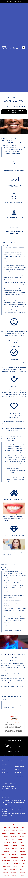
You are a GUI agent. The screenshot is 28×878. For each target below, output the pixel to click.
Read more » (5, 806)
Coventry (14, 830)
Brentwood (7, 848)
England (14, 824)
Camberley (6, 830)
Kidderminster (6, 860)
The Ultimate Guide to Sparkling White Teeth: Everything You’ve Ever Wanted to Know (13, 802)
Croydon (22, 830)
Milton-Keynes (6, 842)
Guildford (12, 833)
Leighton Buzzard (13, 854)
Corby (5, 857)
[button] (23, 47)
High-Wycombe (22, 833)
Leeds (5, 869)
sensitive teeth (18, 262)
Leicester (20, 839)
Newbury (14, 875)
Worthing (22, 842)
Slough (6, 836)
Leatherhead (14, 836)
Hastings (22, 875)
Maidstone (22, 872)
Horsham (14, 851)
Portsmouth (14, 845)
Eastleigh (4, 833)
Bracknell (22, 848)
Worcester (6, 872)
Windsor (15, 842)
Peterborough (6, 866)
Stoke (23, 863)
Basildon (14, 848)
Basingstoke (6, 851)
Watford (6, 845)
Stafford (14, 860)
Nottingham (6, 863)
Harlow (22, 845)
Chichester (22, 851)
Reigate (22, 836)
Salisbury (3, 854)
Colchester (24, 854)
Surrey (7, 839)
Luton (13, 839)
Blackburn (15, 827)
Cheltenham (22, 860)
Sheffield (14, 866)
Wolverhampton (15, 863)
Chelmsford (7, 827)
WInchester (7, 875)
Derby (22, 857)
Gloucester (22, 866)
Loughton (13, 872)
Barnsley (22, 869)
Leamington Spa (14, 857)
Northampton (13, 869)
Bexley (22, 827)
